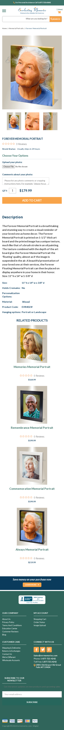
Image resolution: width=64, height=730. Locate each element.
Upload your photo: (12, 162)
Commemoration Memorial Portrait (32, 488)
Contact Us (7, 654)
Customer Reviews (10, 631)
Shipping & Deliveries (11, 648)
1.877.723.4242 (44, 2)
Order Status (39, 622)
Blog (4, 634)
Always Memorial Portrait (32, 549)
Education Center (9, 628)
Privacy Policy (8, 622)
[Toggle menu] (4, 10)
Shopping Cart (40, 619)
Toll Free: (38, 662)
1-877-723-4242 (48, 658)
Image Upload (40, 625)
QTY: (4, 190)
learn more (30, 585)
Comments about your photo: (17, 174)
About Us (6, 619)
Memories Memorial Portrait (32, 366)
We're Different (8, 657)
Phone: (37, 658)
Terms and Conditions (12, 625)
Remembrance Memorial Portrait (32, 427)
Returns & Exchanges (11, 651)
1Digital (35, 726)
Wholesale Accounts (11, 660)
